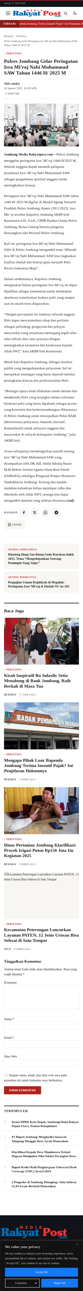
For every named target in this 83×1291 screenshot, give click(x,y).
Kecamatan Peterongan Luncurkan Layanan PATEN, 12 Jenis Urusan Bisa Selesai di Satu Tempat (41, 935)
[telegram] (56, 512)
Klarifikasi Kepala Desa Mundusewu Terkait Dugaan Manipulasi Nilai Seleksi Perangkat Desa (44, 1154)
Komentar (10, 982)
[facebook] (23, 512)
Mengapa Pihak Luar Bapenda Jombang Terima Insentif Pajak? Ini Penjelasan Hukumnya (38, 765)
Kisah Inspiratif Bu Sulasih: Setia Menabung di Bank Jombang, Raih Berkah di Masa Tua (37, 681)
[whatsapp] (45, 512)
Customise (21, 1283)
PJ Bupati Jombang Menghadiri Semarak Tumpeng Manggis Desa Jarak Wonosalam (40, 1139)
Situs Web (10, 1056)
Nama (9, 1019)
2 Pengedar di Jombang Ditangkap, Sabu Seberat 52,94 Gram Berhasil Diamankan (44, 1184)
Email (9, 1037)
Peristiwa (14, 53)
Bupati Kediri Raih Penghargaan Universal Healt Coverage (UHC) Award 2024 (44, 1169)
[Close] (78, 1244)
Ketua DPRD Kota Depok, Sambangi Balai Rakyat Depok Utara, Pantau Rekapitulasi (45, 1124)
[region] (41, 1266)
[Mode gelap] (75, 13)
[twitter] (34, 512)
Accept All (41, 1272)
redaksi (15, 83)
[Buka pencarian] (66, 13)
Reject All (59, 1283)
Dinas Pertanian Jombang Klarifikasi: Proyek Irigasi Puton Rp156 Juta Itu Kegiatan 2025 (40, 850)
